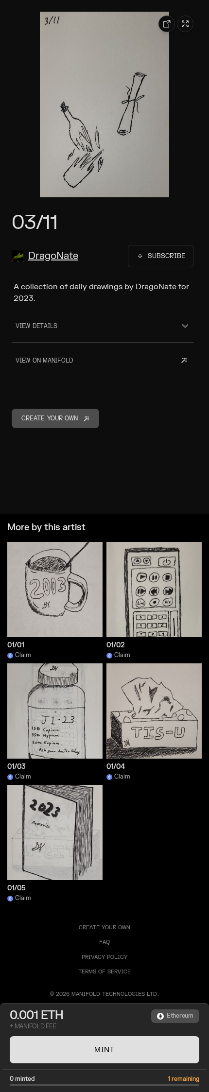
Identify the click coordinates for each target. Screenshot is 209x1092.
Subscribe (166, 256)
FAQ (104, 942)
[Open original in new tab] (166, 24)
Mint (104, 1050)
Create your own (104, 927)
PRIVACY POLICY (104, 957)
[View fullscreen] (185, 24)
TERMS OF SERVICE (104, 971)
